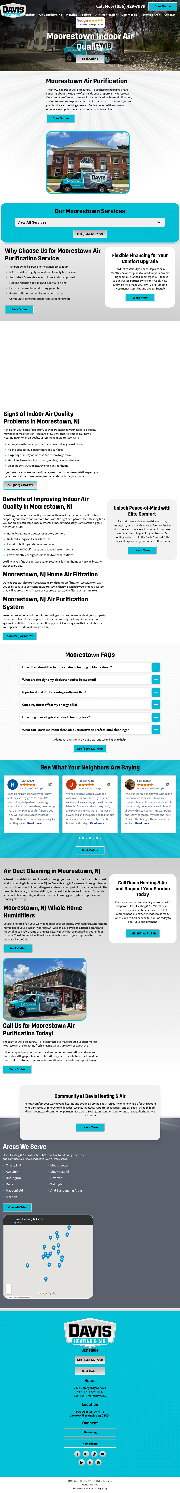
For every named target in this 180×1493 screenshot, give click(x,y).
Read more (34, 823)
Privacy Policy (100, 1488)
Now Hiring (90, 1444)
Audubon (12, 1172)
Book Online (163, 6)
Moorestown (59, 1165)
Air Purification (106, 15)
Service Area (151, 15)
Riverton (56, 1178)
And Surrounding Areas (66, 1190)
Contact (169, 15)
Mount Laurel (59, 1172)
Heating (72, 15)
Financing (28, 15)
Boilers (86, 15)
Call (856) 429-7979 (90, 234)
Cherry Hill (13, 1165)
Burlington (13, 1178)
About (12, 15)
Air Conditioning (50, 15)
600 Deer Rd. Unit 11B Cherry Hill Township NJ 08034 (90, 1414)
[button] (79, 838)
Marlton (11, 1197)
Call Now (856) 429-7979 (120, 6)
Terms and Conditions (83, 1488)
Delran (10, 1184)
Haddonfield (14, 1190)
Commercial (130, 15)
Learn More (140, 298)
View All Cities (17, 1207)
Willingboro (58, 1184)
